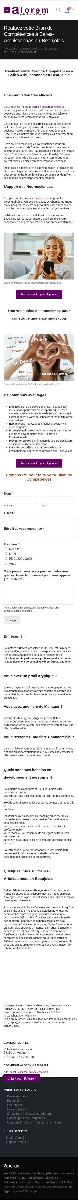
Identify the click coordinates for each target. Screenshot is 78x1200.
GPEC (22, 1177)
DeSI (22, 822)
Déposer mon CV (18, 1142)
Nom (8, 493)
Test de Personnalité (16, 1173)
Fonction (11, 544)
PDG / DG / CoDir (21, 558)
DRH (12, 553)
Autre (12, 563)
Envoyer (12, 620)
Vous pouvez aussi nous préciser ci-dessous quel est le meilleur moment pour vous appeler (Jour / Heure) (37, 575)
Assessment (35, 1177)
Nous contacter (17, 1109)
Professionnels (17, 1096)
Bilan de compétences (44, 1173)
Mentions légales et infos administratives (34, 1122)
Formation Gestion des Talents (40, 1182)
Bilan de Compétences (48, 106)
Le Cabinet (14, 1105)
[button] (7, 10)
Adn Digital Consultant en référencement (26, 1072)
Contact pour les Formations (26, 1118)
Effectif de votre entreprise (24, 528)
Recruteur (15, 549)
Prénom (8, 505)
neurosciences (37, 198)
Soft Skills (67, 1182)
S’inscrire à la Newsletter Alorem (29, 1113)
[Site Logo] (30, 10)
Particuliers (14, 1100)
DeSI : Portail (15, 1137)
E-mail (9, 513)
